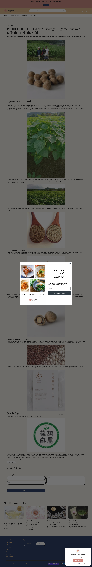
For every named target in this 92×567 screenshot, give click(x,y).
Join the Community (59, 293)
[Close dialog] (70, 263)
